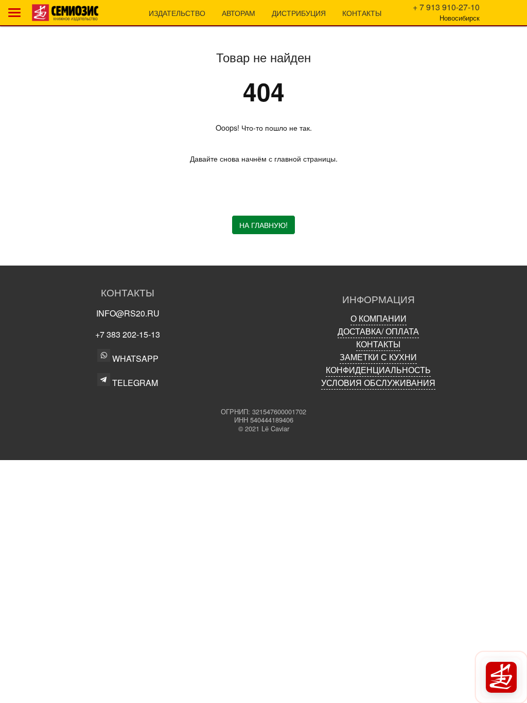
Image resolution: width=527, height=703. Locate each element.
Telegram (134, 382)
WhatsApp (134, 358)
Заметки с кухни (378, 357)
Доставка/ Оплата (378, 331)
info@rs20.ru (128, 313)
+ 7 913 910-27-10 (446, 7)
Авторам (238, 12)
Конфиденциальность (378, 370)
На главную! (263, 224)
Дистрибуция (299, 12)
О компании (378, 318)
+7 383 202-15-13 (127, 334)
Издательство (177, 12)
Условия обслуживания (378, 383)
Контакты (361, 12)
